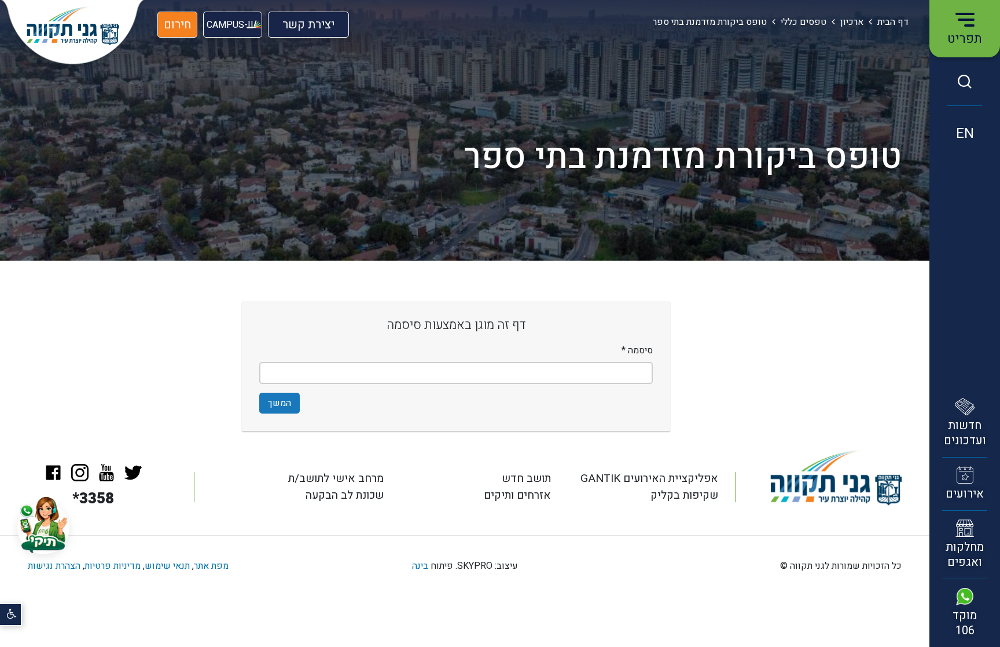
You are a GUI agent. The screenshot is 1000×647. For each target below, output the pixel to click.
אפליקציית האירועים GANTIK (649, 478)
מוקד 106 (965, 623)
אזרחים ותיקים (517, 495)
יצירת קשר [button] (308, 27)
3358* (93, 499)
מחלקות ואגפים (965, 555)
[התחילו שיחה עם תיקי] (43, 528)
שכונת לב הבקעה (345, 495)
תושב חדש (526, 478)
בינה (420, 566)
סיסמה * (637, 350)
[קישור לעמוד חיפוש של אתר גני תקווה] (964, 81)
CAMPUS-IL (231, 25)
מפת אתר (211, 566)
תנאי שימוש (167, 566)
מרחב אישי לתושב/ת (336, 478)
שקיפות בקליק (684, 495)
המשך (279, 403)
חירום (177, 24)
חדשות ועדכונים (965, 433)
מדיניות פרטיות (112, 566)
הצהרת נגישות (54, 566)
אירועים (965, 493)
